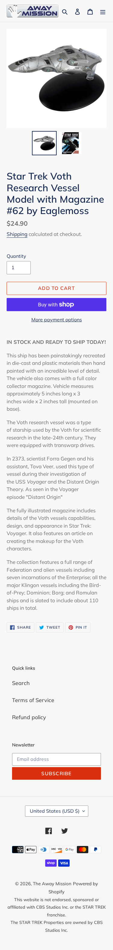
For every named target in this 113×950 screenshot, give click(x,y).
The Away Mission (52, 883)
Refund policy (29, 717)
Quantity (16, 256)
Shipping (17, 234)
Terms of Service (33, 700)
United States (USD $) (55, 811)
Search (21, 683)
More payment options (56, 320)
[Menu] (102, 11)
